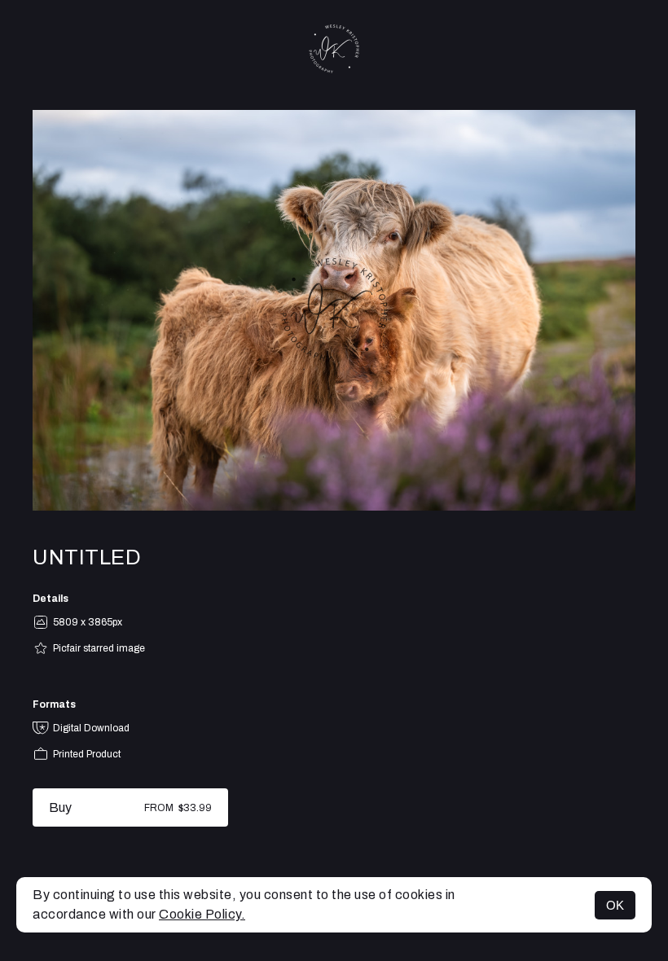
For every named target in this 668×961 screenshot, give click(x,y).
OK (615, 905)
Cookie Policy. (202, 914)
